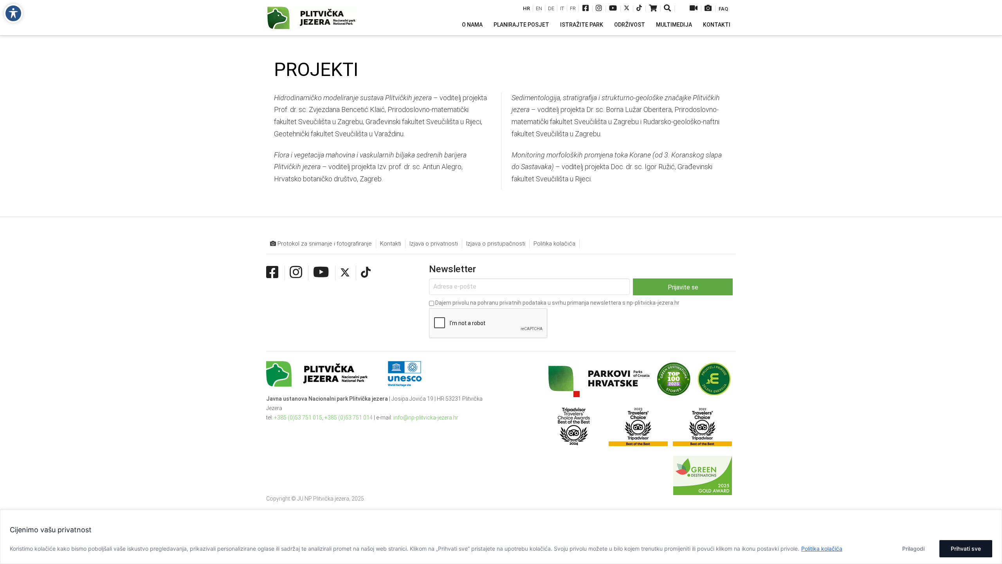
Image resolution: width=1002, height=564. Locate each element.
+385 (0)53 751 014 (348, 417)
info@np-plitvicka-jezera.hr (425, 417)
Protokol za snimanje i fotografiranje (324, 243)
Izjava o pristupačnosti (495, 243)
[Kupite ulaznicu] (653, 9)
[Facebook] (585, 9)
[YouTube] (613, 9)
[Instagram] (599, 9)
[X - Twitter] (626, 9)
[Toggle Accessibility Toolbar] (13, 13)
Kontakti (390, 243)
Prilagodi (913, 548)
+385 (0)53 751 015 (298, 417)
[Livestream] (693, 9)
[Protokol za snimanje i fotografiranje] (708, 9)
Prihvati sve (966, 548)
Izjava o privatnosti (433, 243)
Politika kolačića (821, 548)
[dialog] (501, 537)
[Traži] (668, 9)
